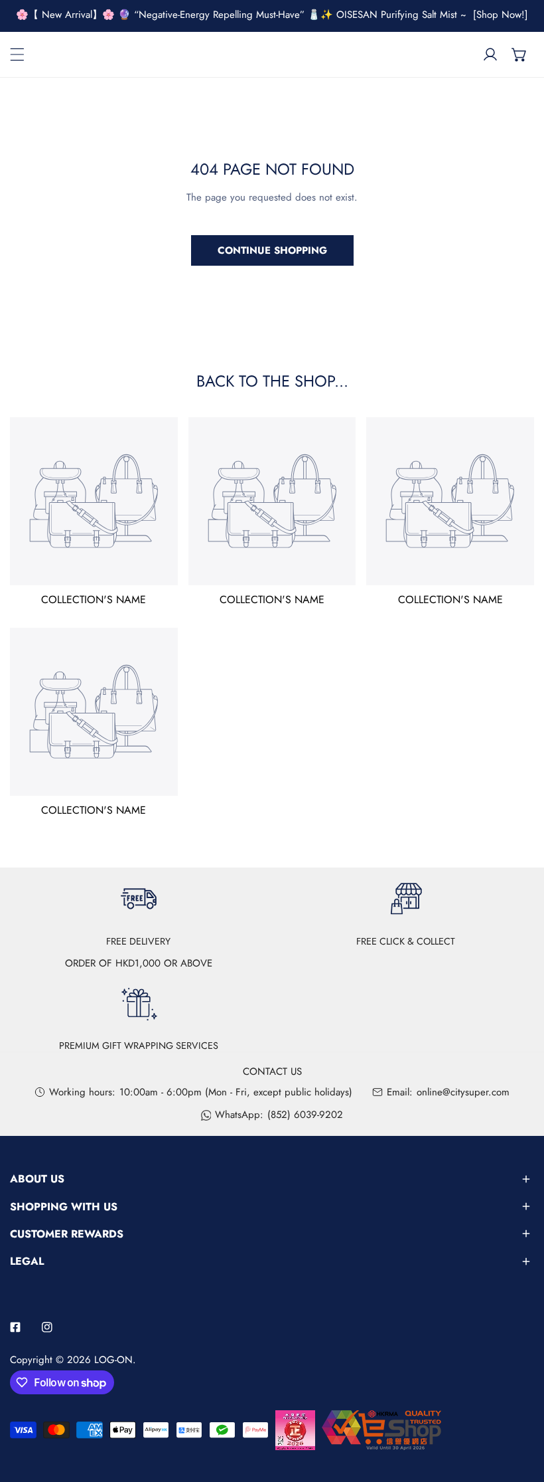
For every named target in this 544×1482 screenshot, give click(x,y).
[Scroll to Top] (520, 1411)
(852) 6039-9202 (305, 1114)
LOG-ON (113, 1359)
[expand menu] (17, 54)
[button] (519, 54)
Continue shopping (272, 250)
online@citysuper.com (463, 1092)
